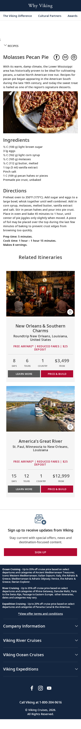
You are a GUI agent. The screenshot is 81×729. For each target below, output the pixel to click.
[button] (40, 45)
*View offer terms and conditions (40, 614)
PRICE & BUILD (57, 374)
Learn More (24, 374)
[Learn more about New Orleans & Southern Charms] (40, 293)
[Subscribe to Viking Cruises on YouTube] (49, 688)
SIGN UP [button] (40, 552)
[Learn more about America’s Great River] (40, 409)
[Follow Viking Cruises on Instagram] (40, 688)
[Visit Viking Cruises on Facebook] (31, 688)
